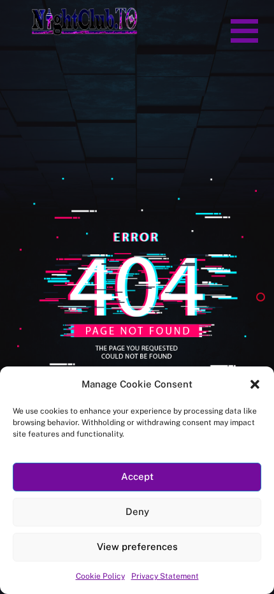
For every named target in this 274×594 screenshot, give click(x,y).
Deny (137, 511)
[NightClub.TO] (84, 30)
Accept (137, 476)
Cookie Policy (100, 576)
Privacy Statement (165, 576)
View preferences (137, 546)
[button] (244, 29)
